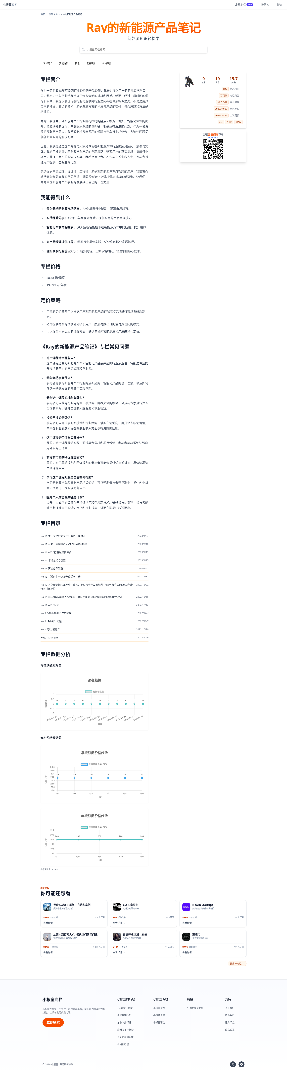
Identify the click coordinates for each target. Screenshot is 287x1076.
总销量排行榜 (124, 1015)
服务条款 (230, 1022)
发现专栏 (53, 14)
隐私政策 (230, 1029)
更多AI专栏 (237, 963)
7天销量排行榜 (125, 1007)
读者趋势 (91, 63)
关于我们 (230, 1007)
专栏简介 (47, 63)
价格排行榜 (123, 1044)
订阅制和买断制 (195, 1007)
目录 (77, 63)
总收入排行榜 (124, 1022)
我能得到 (63, 63)
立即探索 (53, 1022)
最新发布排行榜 (125, 1029)
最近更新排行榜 (125, 1037)
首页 (43, 14)
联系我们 (230, 1015)
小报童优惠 (159, 1015)
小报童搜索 (159, 1007)
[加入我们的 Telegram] (241, 1064)
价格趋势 (107, 63)
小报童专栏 (52, 999)
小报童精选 (159, 1022)
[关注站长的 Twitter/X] (233, 1064)
